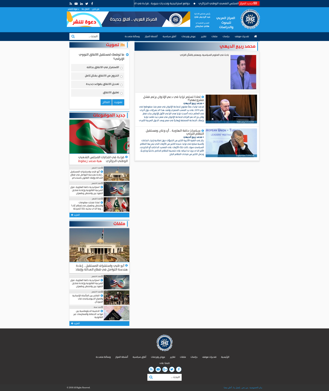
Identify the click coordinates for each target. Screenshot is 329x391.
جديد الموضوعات (109, 115)
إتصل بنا (236, 387)
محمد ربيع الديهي (237, 46)
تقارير (203, 36)
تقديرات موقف (242, 36)
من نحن (95, 9)
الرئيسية (225, 357)
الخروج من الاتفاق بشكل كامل (102, 76)
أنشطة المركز (151, 36)
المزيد (76, 215)
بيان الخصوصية (255, 387)
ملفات (214, 36)
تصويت (113, 45)
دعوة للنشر (73, 9)
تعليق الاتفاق (111, 93)
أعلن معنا (228, 387)
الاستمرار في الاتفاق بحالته (103, 67)
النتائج (106, 102)
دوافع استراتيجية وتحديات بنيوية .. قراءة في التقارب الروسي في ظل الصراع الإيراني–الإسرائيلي (145, 3)
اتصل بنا (85, 9)
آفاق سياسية (169, 36)
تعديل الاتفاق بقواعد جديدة (102, 84)
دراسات (226, 36)
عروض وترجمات (188, 36)
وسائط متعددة (132, 36)
